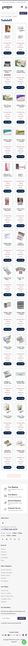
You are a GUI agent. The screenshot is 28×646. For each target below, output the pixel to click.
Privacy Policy (4, 590)
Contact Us (4, 552)
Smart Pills (3, 578)
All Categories (4, 581)
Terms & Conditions (6, 593)
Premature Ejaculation (6, 572)
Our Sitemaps (4, 557)
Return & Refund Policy (7, 596)
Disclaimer (3, 602)
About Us (3, 549)
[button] (22, 8)
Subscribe (21, 618)
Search (22, 13)
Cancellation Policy (6, 599)
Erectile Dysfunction (6, 570)
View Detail (7, 53)
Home (2, 16)
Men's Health (8, 16)
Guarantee (4, 555)
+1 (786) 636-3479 (21, 2)
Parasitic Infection (5, 575)
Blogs (2, 560)
